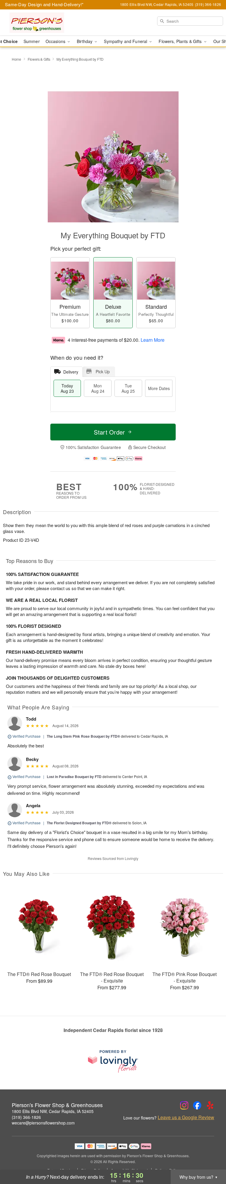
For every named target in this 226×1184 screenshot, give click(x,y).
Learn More (152, 339)
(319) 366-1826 (26, 1117)
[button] (210, 1159)
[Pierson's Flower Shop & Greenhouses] (39, 22)
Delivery (70, 372)
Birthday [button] (85, 41)
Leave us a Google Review (186, 1117)
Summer (32, 41)
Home (16, 59)
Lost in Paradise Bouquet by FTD (74, 776)
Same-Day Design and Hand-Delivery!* (44, 4)
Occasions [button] (56, 41)
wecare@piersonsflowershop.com (43, 1123)
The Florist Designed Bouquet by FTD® (79, 822)
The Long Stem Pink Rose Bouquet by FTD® (83, 736)
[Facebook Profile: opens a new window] (197, 1105)
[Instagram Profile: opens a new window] (184, 1105)
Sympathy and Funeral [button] (126, 41)
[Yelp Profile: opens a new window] (210, 1105)
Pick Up (103, 371)
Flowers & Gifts (39, 59)
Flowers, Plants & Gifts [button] (181, 41)
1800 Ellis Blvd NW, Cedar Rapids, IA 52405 (53, 1111)
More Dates (159, 388)
